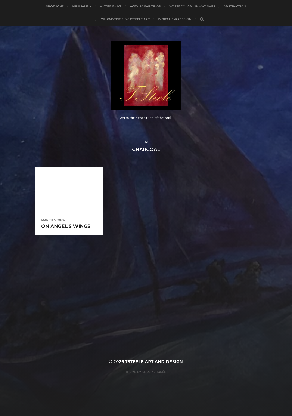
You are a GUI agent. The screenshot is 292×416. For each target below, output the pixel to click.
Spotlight (54, 6)
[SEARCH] (202, 19)
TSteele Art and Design (154, 361)
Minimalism (81, 6)
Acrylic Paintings (145, 6)
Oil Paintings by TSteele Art (125, 19)
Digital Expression (175, 19)
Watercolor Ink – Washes (192, 6)
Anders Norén (154, 371)
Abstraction (235, 6)
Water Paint (110, 6)
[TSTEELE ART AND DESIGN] (146, 75)
